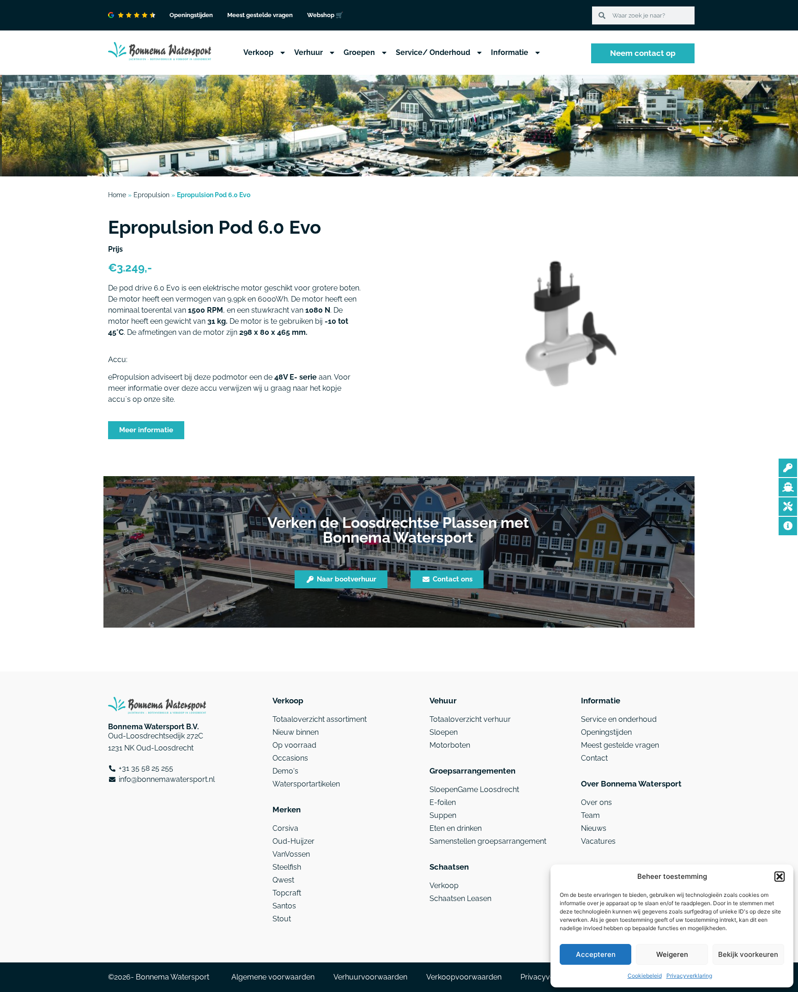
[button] (779, 876)
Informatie (509, 52)
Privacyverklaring (689, 975)
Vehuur (443, 700)
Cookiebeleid (645, 975)
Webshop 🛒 (325, 15)
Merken (286, 809)
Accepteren (596, 954)
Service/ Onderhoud (433, 52)
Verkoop (258, 52)
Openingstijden (191, 15)
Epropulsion (151, 195)
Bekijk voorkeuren (748, 954)
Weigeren (672, 954)
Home (117, 195)
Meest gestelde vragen (260, 15)
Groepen (359, 52)
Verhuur (308, 52)
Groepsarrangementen (472, 770)
